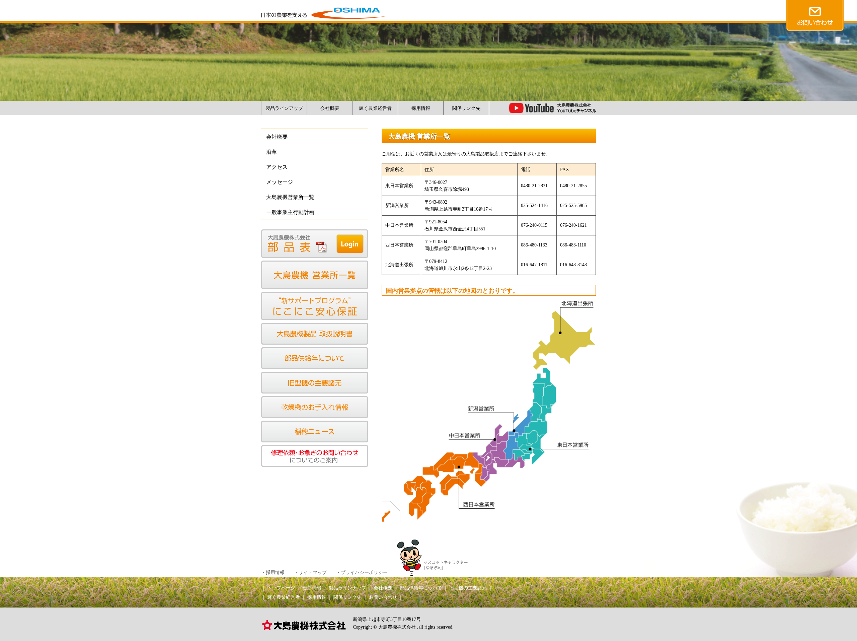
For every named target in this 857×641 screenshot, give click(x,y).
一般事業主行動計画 (290, 212)
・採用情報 (273, 572)
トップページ (281, 587)
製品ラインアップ (284, 108)
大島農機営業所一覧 (290, 197)
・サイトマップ (310, 572)
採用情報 (420, 108)
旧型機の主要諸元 (468, 587)
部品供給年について (421, 587)
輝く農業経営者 (375, 108)
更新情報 (312, 587)
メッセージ (279, 182)
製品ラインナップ (347, 587)
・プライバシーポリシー (362, 572)
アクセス (277, 167)
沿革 (271, 152)
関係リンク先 (466, 108)
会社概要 (329, 108)
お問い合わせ (383, 597)
